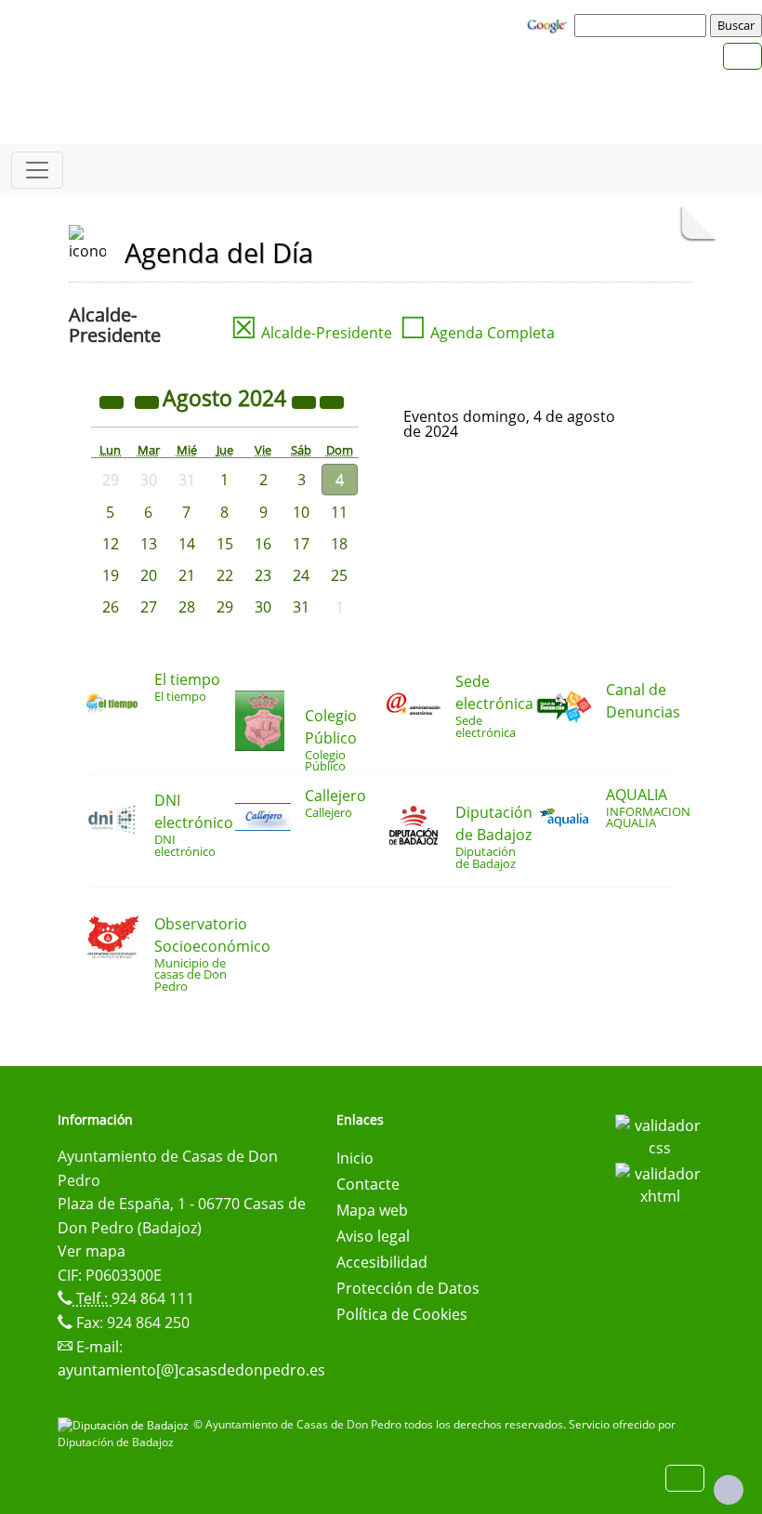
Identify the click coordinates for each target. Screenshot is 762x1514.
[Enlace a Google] (549, 24)
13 (148, 543)
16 (263, 543)
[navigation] (643, 25)
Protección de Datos (408, 1288)
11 (339, 512)
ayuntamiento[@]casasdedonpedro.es (191, 1370)
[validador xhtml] (659, 1183)
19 (110, 575)
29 (225, 607)
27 (148, 607)
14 (186, 543)
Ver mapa (91, 1251)
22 (225, 575)
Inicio (355, 1158)
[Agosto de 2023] (113, 400)
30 (263, 607)
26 (110, 607)
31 (301, 607)
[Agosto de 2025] (306, 400)
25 (339, 575)
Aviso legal (373, 1236)
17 (301, 543)
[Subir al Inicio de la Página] (728, 1490)
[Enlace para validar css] (659, 1135)
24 (301, 575)
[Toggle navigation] (37, 170)
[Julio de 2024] (149, 400)
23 (263, 575)
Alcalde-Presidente (311, 333)
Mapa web (372, 1210)
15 (225, 543)
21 (186, 575)
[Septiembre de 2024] (332, 400)
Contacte (368, 1184)
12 (110, 543)
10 (301, 512)
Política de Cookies (401, 1314)
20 (148, 575)
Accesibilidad (381, 1262)
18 (339, 543)
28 (186, 607)
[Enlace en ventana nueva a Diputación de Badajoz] (125, 1424)
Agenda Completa (477, 333)
